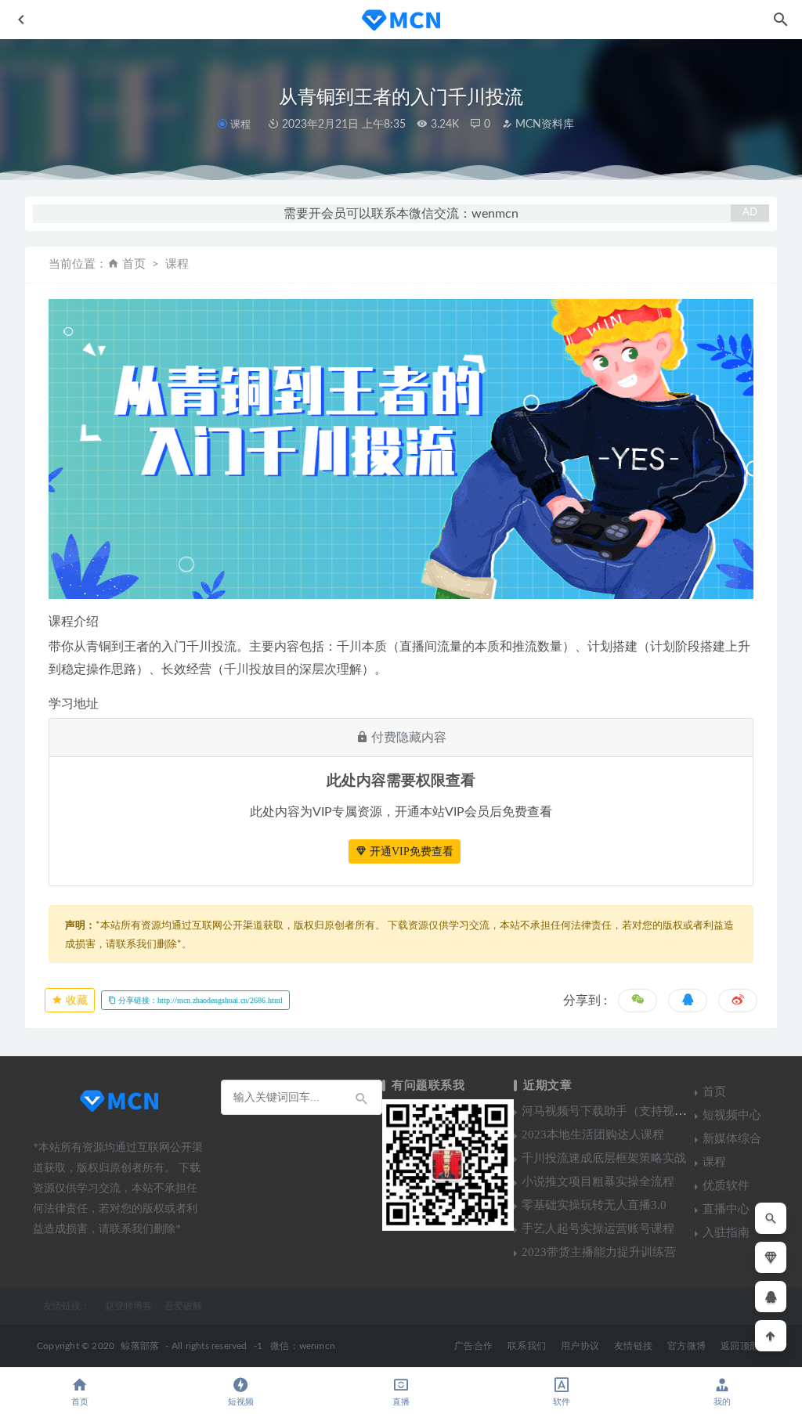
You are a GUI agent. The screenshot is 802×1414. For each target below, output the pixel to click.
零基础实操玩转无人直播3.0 (594, 1205)
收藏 (75, 1000)
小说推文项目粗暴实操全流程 (598, 1181)
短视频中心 (732, 1115)
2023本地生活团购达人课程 (593, 1134)
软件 (561, 1402)
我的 (722, 1402)
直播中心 (726, 1209)
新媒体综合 (732, 1138)
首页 (134, 264)
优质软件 (726, 1185)
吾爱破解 (183, 1305)
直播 (401, 1402)
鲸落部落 (140, 1346)
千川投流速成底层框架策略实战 (604, 1158)
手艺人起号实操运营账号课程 (598, 1228)
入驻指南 (726, 1232)
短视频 (241, 1402)
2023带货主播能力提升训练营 (599, 1252)
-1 (258, 1346)
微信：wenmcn (302, 1346)
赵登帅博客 (128, 1305)
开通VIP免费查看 (410, 851)
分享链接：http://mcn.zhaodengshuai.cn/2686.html (199, 1000)
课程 (240, 124)
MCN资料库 (543, 124)
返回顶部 (740, 1346)
